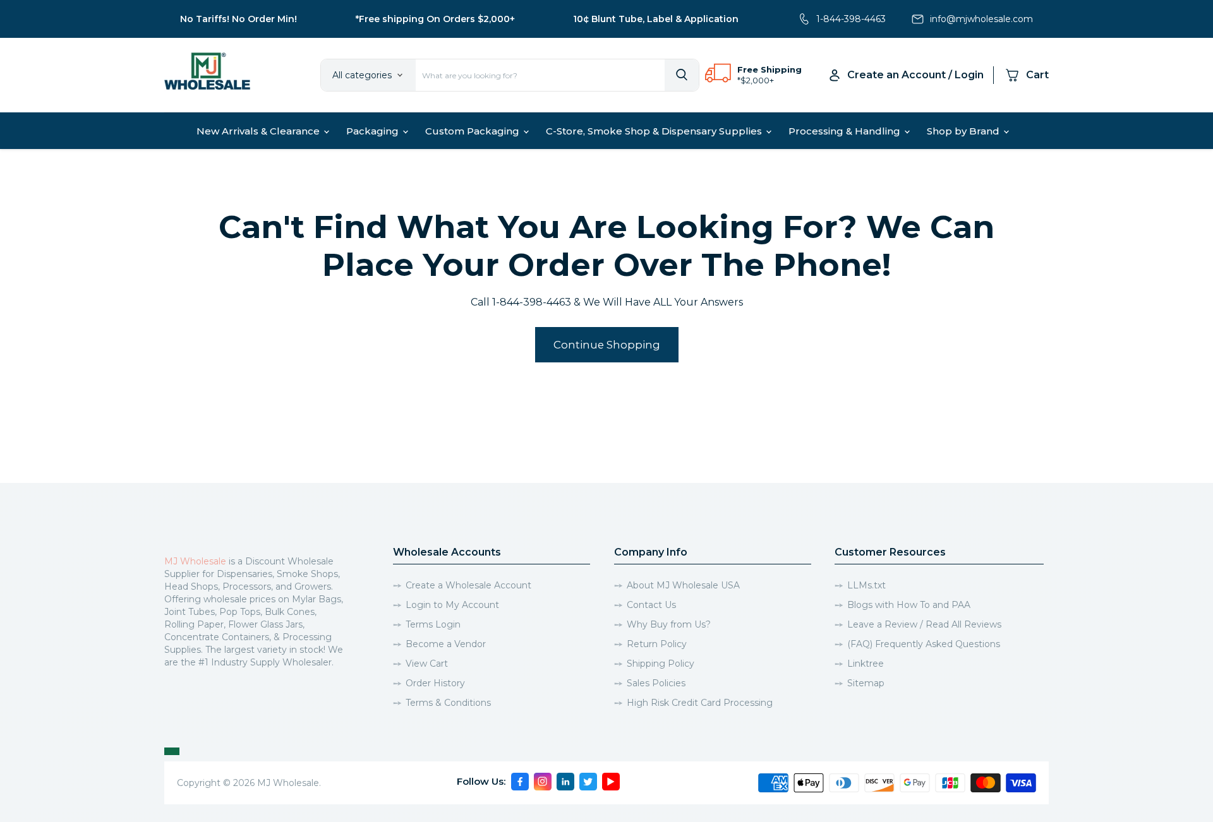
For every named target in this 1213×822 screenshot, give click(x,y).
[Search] (682, 75)
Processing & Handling (845, 131)
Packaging (373, 131)
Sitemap (865, 683)
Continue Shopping (606, 344)
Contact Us (651, 605)
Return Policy (657, 644)
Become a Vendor (446, 644)
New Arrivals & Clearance (259, 131)
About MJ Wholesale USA (683, 585)
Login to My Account (452, 605)
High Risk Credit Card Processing (700, 702)
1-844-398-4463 (851, 19)
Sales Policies (656, 683)
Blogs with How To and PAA (908, 605)
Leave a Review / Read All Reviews (924, 624)
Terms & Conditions (448, 702)
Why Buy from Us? (669, 624)
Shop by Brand (964, 131)
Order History (435, 683)
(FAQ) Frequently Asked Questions (923, 644)
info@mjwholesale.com (981, 19)
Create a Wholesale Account (468, 585)
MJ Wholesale (195, 561)
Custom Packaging (473, 131)
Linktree (865, 663)
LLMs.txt (866, 585)
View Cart (427, 663)
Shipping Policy (660, 663)
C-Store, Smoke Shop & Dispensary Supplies (655, 131)
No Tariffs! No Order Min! (238, 19)
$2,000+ (757, 80)
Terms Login (433, 624)
